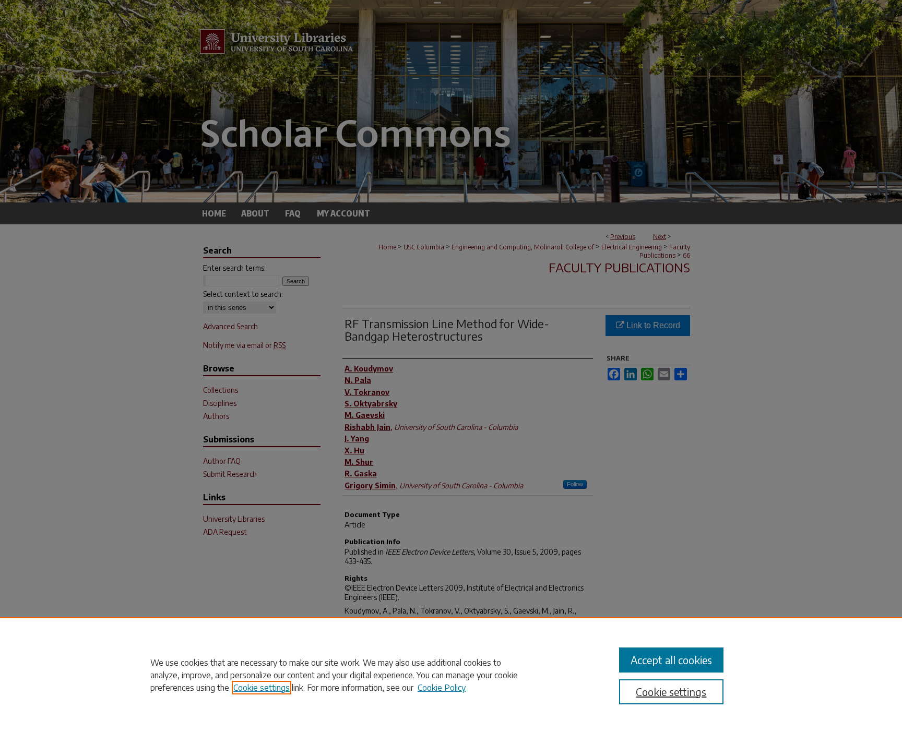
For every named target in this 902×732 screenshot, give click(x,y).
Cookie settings (261, 687)
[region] (451, 674)
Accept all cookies (671, 659)
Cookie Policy (442, 687)
